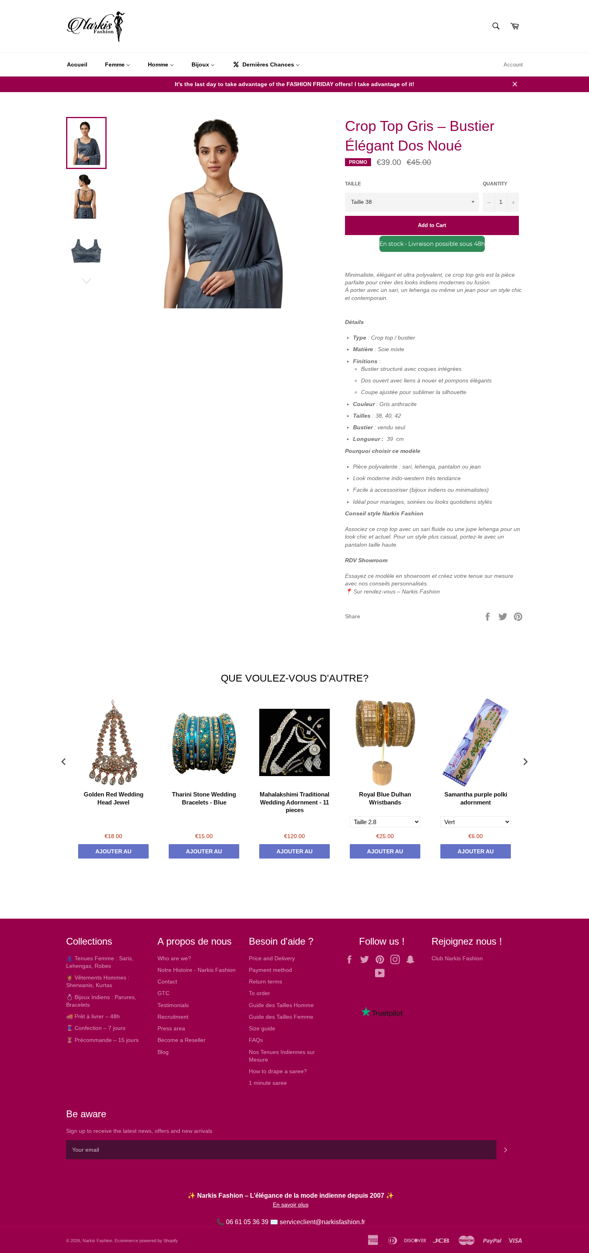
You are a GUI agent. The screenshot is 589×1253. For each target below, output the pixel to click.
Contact (167, 981)
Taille (353, 184)
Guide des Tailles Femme (281, 1017)
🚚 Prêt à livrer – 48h (93, 1016)
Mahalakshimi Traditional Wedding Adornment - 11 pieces (294, 802)
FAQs (256, 1040)
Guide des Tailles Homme (281, 1005)
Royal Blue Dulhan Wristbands (385, 798)
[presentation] (63, 761)
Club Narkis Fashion (457, 958)
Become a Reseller (181, 1040)
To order (259, 993)
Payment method (270, 970)
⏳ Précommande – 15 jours (102, 1040)
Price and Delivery (272, 958)
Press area (171, 1028)
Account (513, 65)
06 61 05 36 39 (247, 1222)
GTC (163, 993)
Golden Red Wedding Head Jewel (113, 798)
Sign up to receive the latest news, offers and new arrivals (139, 1131)
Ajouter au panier (113, 853)
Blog (163, 1052)
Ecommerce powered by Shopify (146, 1240)
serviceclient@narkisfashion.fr (322, 1222)
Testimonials (173, 1005)
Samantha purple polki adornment (475, 798)
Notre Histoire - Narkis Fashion (196, 970)
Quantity (495, 184)
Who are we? (174, 958)
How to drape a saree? (278, 1071)
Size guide (262, 1028)
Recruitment (172, 1017)
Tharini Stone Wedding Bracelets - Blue (204, 798)
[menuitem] (77, 65)
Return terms (265, 981)
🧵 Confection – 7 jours (95, 1028)
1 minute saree (268, 1083)
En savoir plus (291, 1204)
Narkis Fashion (97, 1240)
